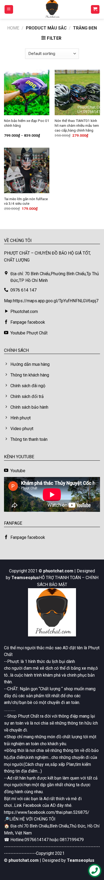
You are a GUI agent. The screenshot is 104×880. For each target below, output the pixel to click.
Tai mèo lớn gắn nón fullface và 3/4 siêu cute (26, 201)
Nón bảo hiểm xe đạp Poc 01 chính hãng (26, 123)
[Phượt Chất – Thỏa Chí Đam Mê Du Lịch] (52, 9)
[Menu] (9, 9)
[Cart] (95, 9)
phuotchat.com (58, 570)
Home (13, 28)
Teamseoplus (25, 577)
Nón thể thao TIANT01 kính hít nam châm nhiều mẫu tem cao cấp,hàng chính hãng (77, 125)
